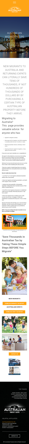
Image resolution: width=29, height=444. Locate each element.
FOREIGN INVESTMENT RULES (20, 395)
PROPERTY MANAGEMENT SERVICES (19, 394)
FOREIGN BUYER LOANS (7, 424)
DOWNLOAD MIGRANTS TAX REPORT (14, 303)
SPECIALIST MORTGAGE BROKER (9, 423)
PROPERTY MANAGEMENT (8, 427)
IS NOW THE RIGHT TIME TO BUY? (19, 392)
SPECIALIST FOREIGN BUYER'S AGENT (10, 426)
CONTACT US (14, 354)
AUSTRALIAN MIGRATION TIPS (8, 422)
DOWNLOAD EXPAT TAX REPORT (14, 311)
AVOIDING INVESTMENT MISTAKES (19, 396)
